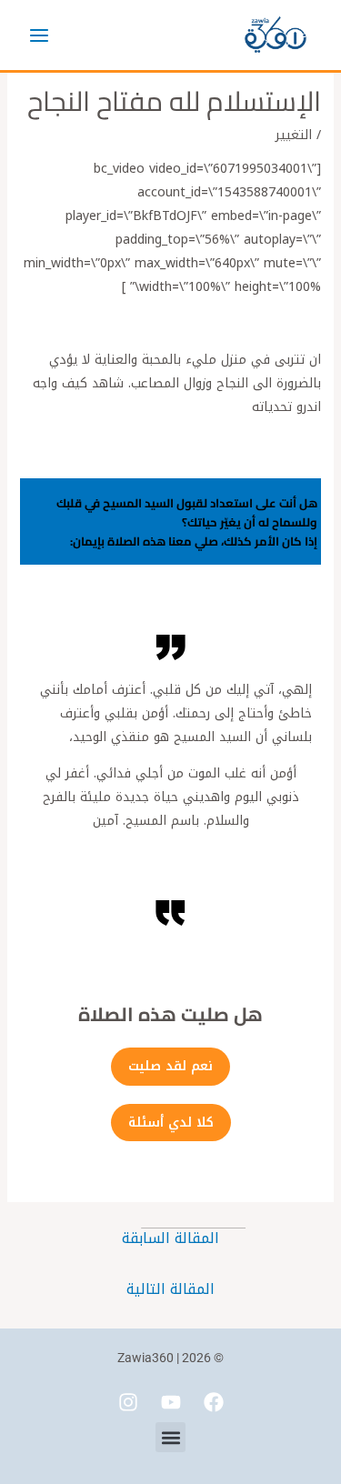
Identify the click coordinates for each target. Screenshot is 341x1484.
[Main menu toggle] (38, 35)
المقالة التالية (170, 1289)
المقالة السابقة (170, 1238)
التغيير (294, 135)
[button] (170, 1437)
